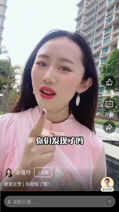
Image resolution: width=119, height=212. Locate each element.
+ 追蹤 (43, 172)
